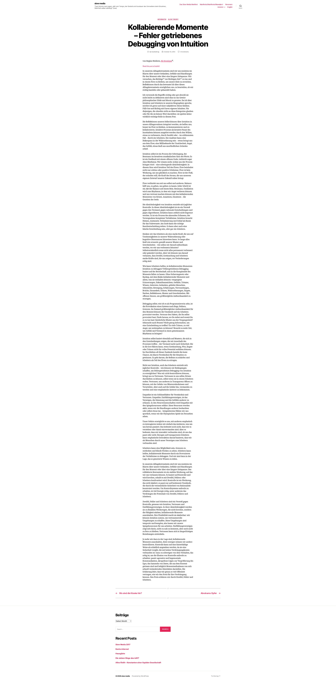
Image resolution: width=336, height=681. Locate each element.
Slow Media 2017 (122, 644)
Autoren (220, 7)
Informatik (162, 19)
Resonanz (228, 4)
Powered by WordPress (140, 676)
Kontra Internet (122, 649)
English (229, 7)
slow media (99, 3)
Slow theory (173, 19)
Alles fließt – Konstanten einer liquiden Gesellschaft (138, 662)
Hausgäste (120, 653)
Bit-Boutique (166, 61)
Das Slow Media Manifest (189, 4)
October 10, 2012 (169, 52)
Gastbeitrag (155, 52)
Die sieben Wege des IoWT (127, 658)
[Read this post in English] (151, 66)
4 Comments (184, 52)
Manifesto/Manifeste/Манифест (211, 4)
